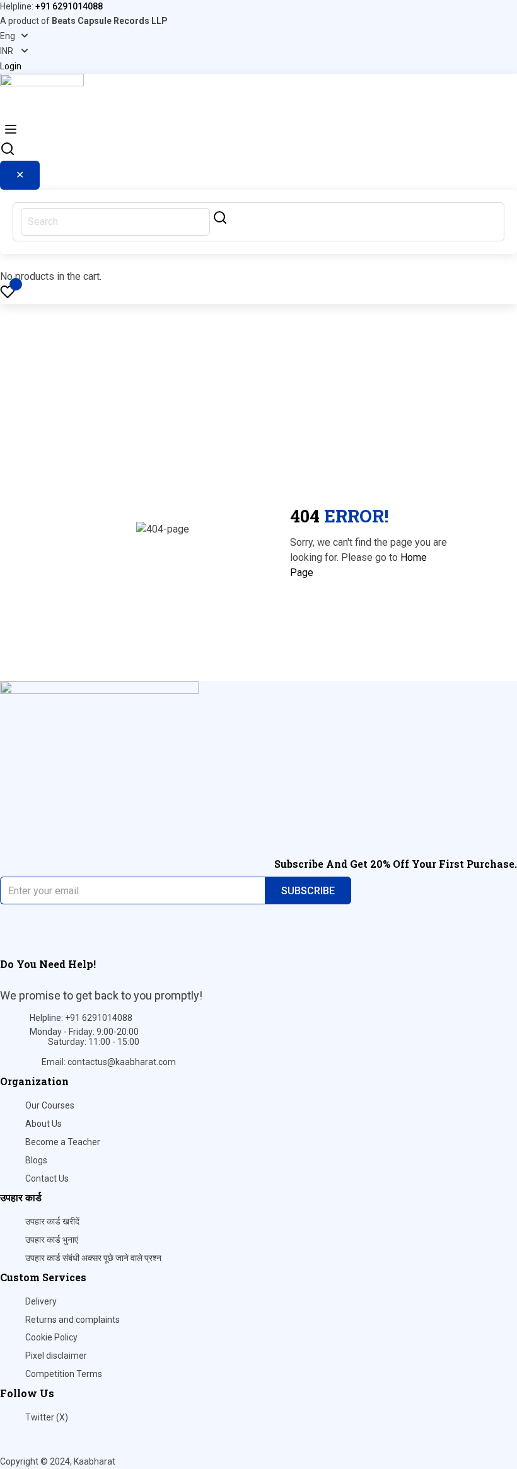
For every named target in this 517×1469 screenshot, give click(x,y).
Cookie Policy (51, 1337)
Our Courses (49, 1105)
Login (10, 66)
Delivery (41, 1301)
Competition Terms (63, 1374)
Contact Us (47, 1178)
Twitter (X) (46, 1417)
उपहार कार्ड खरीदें (52, 1221)
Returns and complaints (72, 1320)
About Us (43, 1124)
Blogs (36, 1160)
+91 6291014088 (69, 6)
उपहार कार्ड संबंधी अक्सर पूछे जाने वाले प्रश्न (93, 1258)
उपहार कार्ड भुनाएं (51, 1240)
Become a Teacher (62, 1142)
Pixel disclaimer (56, 1356)
